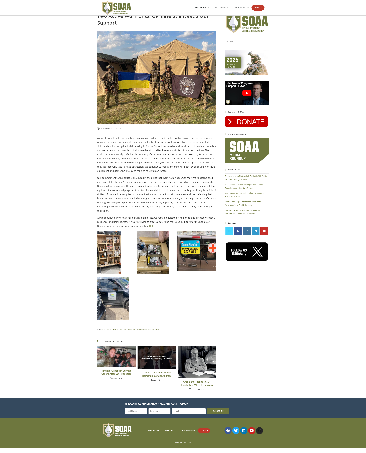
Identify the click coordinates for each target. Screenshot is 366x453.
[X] (229, 231)
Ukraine (151, 329)
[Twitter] (235, 430)
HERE (152, 226)
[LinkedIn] (255, 231)
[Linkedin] (243, 430)
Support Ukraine (140, 329)
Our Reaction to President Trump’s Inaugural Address (156, 374)
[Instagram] (247, 231)
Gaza (104, 329)
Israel (109, 329)
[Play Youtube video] (247, 93)
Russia (129, 329)
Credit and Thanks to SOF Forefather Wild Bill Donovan (197, 383)
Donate (257, 8)
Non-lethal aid (119, 329)
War (157, 329)
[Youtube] (264, 231)
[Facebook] (238, 231)
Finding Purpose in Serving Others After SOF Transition (116, 372)
